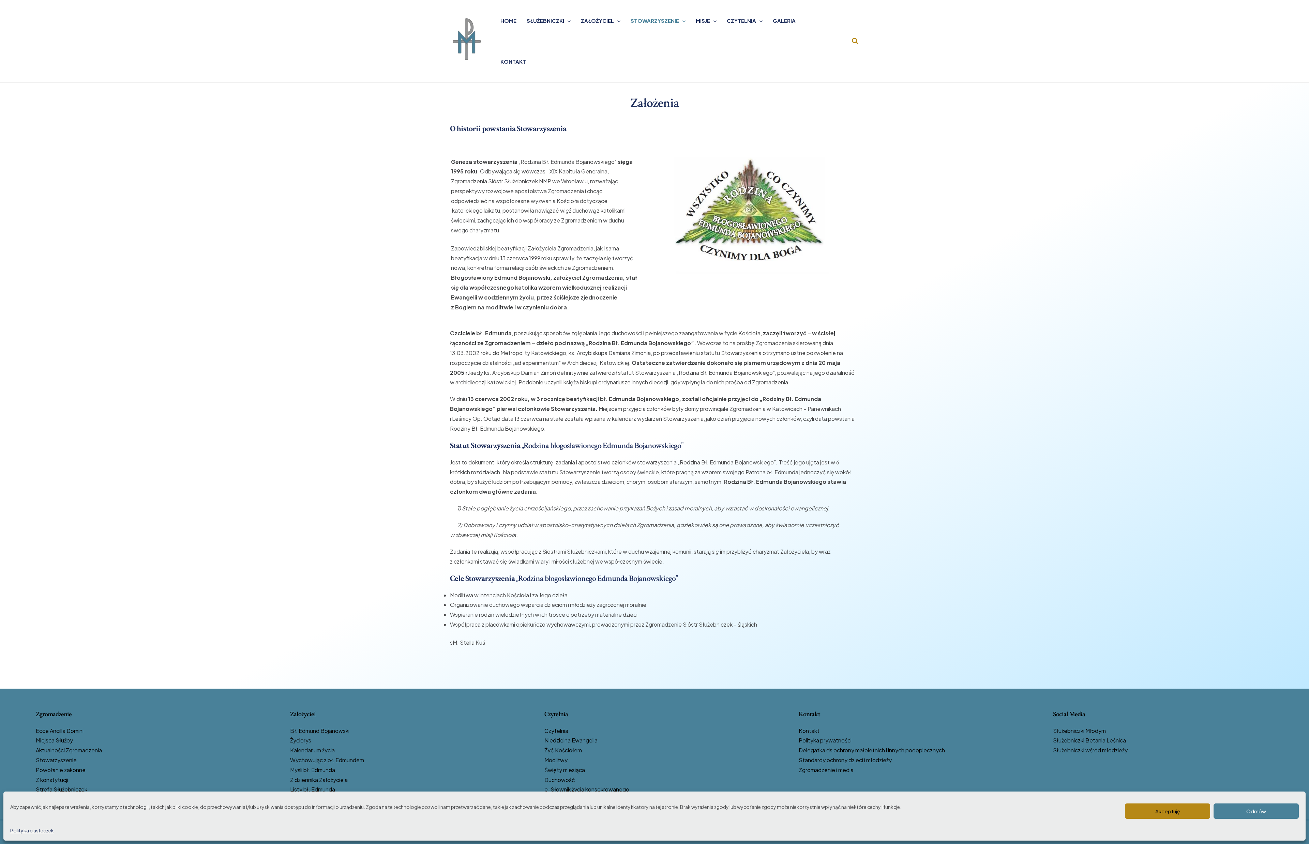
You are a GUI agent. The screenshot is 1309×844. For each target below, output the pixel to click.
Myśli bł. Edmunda (312, 769)
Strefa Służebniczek (61, 789)
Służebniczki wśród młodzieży (1090, 750)
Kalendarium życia (312, 750)
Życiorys (300, 740)
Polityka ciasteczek (32, 830)
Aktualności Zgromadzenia (69, 750)
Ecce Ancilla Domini (60, 730)
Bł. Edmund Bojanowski (319, 730)
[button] (567, 20)
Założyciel (597, 20)
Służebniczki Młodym (1079, 730)
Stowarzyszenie (655, 20)
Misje (703, 20)
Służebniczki (545, 20)
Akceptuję (1167, 811)
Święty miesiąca (564, 769)
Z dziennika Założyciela (319, 779)
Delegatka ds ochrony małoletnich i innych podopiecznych (872, 750)
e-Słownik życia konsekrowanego (586, 789)
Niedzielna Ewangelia (571, 740)
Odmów (1256, 811)
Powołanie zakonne (61, 769)
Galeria (784, 20)
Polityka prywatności (825, 740)
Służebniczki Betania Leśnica (1089, 740)
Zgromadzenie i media (826, 769)
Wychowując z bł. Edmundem (327, 760)
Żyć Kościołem (563, 750)
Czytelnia (741, 20)
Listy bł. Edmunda (312, 789)
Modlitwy (556, 760)
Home (508, 20)
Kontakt (513, 61)
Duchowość (559, 779)
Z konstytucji (52, 779)
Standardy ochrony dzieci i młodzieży (845, 760)
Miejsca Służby (54, 740)
